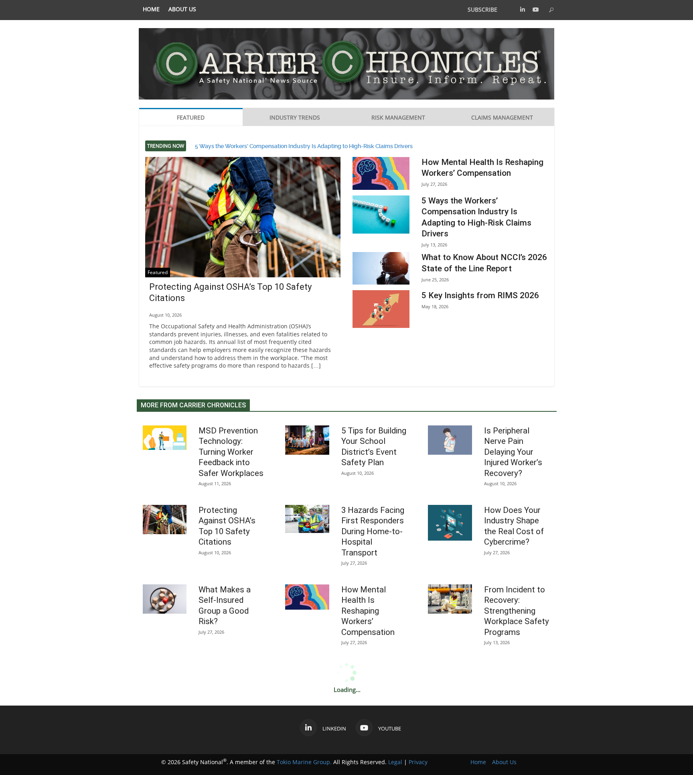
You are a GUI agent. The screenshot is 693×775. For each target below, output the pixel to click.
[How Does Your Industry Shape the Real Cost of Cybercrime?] (450, 523)
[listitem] (151, 9)
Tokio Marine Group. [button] (304, 762)
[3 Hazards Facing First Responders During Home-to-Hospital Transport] (307, 519)
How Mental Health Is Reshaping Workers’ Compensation (368, 611)
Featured (158, 272)
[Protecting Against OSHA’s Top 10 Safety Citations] (243, 222)
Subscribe (482, 9)
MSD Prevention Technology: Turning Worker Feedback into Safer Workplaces (231, 452)
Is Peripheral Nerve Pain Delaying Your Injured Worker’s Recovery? (513, 452)
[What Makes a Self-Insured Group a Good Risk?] (165, 599)
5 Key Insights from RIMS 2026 (480, 295)
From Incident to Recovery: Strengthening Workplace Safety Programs (516, 611)
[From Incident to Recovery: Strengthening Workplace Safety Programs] (450, 599)
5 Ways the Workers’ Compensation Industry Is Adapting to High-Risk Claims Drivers (304, 145)
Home (151, 9)
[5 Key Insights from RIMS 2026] (381, 309)
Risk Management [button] (398, 117)
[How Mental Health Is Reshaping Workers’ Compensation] (381, 173)
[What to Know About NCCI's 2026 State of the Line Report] (381, 268)
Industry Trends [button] (295, 117)
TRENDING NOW (165, 145)
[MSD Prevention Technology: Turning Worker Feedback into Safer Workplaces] (165, 437)
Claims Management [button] (502, 117)
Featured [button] (191, 117)
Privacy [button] (418, 762)
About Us (182, 9)
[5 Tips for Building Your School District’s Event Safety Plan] (307, 440)
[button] (522, 9)
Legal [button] (395, 762)
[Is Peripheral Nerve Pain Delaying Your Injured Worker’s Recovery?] (450, 440)
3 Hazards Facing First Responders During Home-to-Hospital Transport (372, 531)
